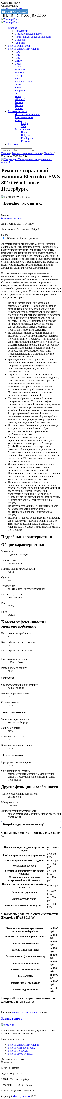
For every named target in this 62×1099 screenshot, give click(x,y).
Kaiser (18, 87)
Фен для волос (23, 129)
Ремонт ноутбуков (18, 1050)
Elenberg (19, 72)
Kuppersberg (21, 90)
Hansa (18, 78)
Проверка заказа (14, 11)
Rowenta (26, 141)
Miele (18, 96)
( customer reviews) (12, 218)
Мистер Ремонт (21, 1096)
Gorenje (19, 75)
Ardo (17, 54)
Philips (24, 123)
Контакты (13, 144)
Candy (18, 66)
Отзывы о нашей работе (28, 33)
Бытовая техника (17, 111)
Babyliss (25, 135)
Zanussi (19, 108)
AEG (17, 51)
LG (16, 93)
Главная (12, 27)
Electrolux (20, 69)
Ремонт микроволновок (21, 1047)
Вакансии (20, 39)
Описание (14, 238)
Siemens (19, 105)
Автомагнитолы (24, 117)
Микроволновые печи (27, 114)
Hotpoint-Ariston (23, 81)
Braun (24, 132)
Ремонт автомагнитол (20, 1053)
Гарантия (20, 42)
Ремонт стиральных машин (23, 48)
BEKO (18, 60)
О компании (21, 30)
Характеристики (29, 238)
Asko (17, 57)
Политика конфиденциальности (33, 36)
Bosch (18, 63)
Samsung (19, 102)
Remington (27, 138)
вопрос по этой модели (25, 1012)
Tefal (23, 126)
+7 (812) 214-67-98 (11, 8)
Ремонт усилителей (19, 45)
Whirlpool (20, 99)
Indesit (18, 84)
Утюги (18, 120)
